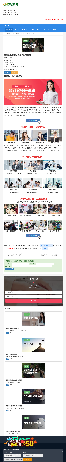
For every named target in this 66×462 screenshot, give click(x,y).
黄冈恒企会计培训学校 (9, 33)
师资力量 (24, 29)
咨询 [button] (8, 333)
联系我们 (39, 29)
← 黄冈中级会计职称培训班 (13, 255)
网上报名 (46, 29)
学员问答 (54, 29)
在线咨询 (45, 248)
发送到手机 (21, 66)
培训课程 (9, 29)
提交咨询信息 (9, 269)
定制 (27, 459)
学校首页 (6, 25)
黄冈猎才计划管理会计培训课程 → (51, 255)
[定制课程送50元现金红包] (22, 441)
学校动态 (31, 29)
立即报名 (7, 72)
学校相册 (16, 29)
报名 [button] (11, 333)
